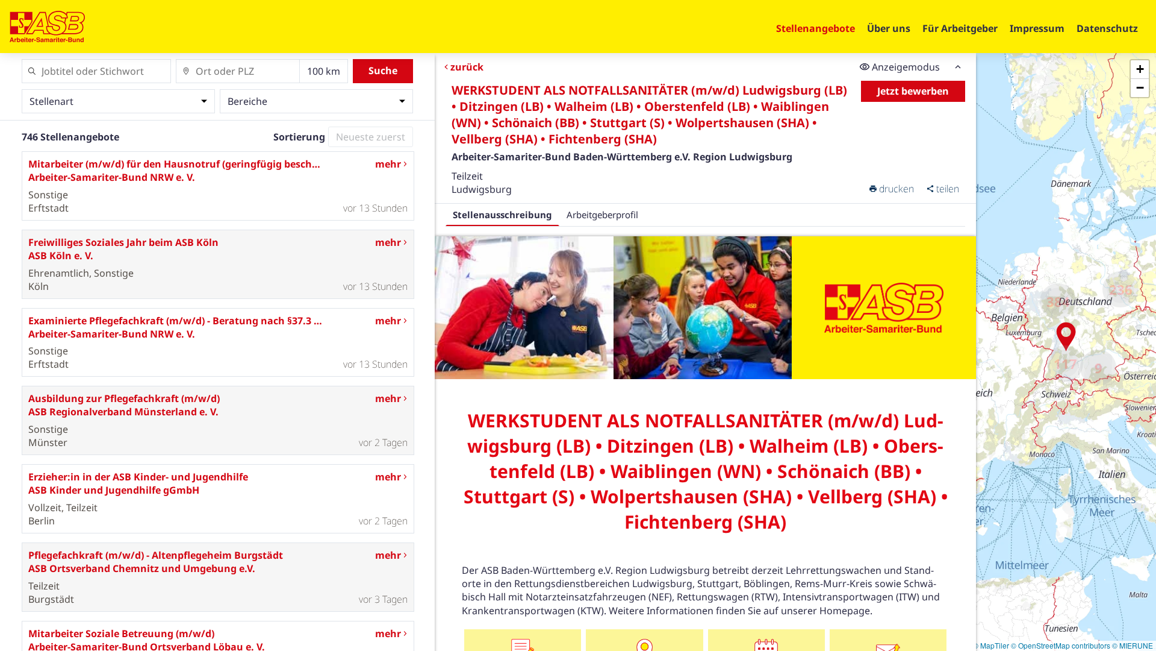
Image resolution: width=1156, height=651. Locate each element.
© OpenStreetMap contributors (1060, 645)
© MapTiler (991, 645)
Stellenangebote (815, 28)
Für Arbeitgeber (960, 28)
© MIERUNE (1132, 645)
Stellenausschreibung (502, 215)
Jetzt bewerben (913, 91)
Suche (382, 70)
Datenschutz (1107, 28)
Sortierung (299, 136)
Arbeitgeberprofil (602, 215)
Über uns (888, 28)
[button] (1066, 337)
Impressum (1037, 28)
